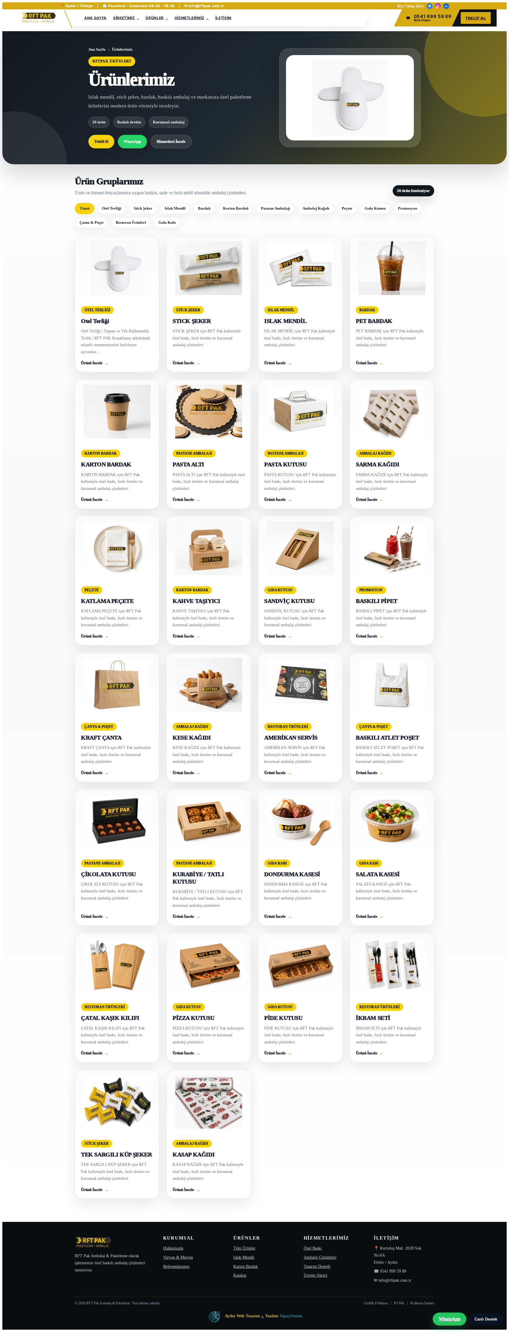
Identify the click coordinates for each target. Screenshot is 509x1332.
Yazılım (271, 1316)
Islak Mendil (175, 208)
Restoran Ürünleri (131, 222)
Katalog (239, 1275)
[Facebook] (429, 6)
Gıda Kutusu (375, 208)
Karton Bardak (236, 208)
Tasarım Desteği (317, 1266)
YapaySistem (291, 1316)
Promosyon (407, 208)
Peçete (347, 208)
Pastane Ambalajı (275, 208)
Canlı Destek (486, 1319)
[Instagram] (438, 6)
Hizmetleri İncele (171, 141)
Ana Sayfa (95, 18)
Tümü (85, 208)
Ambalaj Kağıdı (316, 208)
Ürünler (155, 18)
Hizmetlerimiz (190, 18)
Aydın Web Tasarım (242, 1316)
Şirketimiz (124, 18)
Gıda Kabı (167, 222)
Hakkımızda (173, 1248)
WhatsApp (132, 141)
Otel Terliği (111, 208)
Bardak (204, 208)
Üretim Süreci (315, 1275)
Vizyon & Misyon (178, 1257)
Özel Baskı (313, 1248)
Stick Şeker (143, 208)
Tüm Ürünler (244, 1248)
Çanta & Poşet (91, 222)
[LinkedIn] (446, 6)
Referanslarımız (176, 1266)
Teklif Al (475, 18)
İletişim (223, 18)
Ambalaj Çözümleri (320, 1257)
